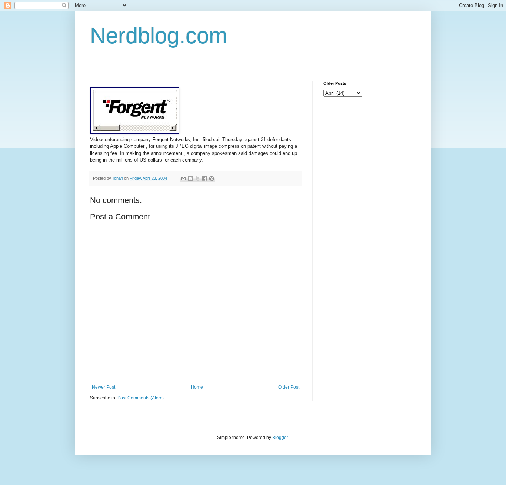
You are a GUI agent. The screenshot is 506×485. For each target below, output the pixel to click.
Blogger (280, 437)
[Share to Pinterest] (211, 178)
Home (197, 387)
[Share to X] (197, 178)
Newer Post (103, 387)
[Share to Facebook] (204, 178)
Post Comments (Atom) (140, 398)
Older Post (288, 387)
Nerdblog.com (158, 35)
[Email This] (183, 178)
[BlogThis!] (190, 178)
